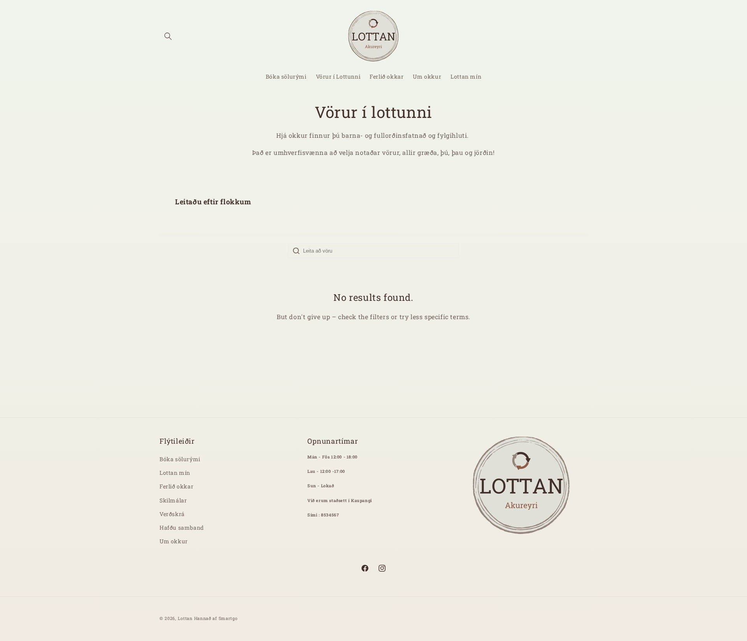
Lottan (185, 618)
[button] (168, 36)
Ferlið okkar (176, 486)
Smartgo (228, 618)
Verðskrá (172, 514)
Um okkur (174, 541)
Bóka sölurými (180, 459)
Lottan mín (175, 472)
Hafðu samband (182, 527)
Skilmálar (173, 500)
